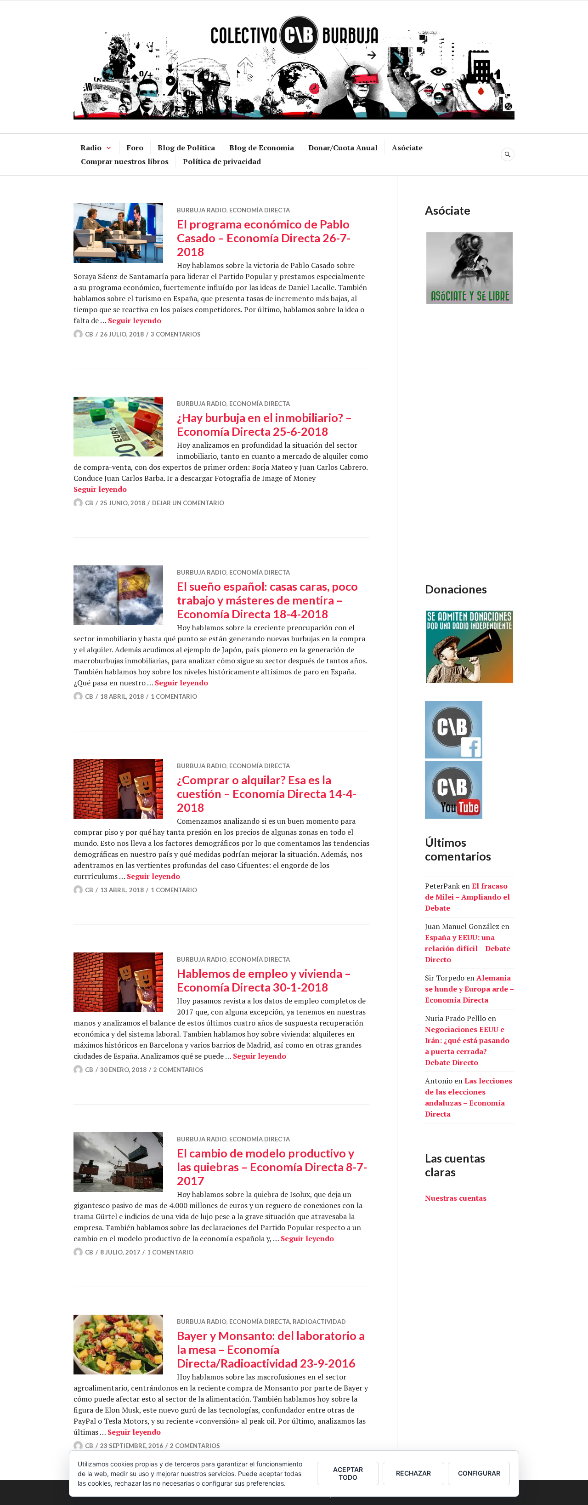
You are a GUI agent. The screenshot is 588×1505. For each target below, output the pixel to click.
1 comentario (174, 696)
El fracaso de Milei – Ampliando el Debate (467, 897)
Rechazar (413, 1473)
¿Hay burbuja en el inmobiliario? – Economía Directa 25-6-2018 (264, 424)
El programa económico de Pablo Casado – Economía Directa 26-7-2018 (264, 237)
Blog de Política (186, 148)
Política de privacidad (222, 161)
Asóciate (407, 148)
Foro (135, 148)
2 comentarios (178, 1069)
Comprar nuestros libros (125, 161)
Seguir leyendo (134, 320)
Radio (91, 148)
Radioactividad (319, 1321)
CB (89, 334)
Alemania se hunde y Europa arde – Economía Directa (469, 989)
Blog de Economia (261, 148)
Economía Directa (259, 210)
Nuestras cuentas (455, 1198)
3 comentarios (176, 334)
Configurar (479, 1473)
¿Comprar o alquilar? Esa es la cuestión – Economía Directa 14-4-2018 (266, 793)
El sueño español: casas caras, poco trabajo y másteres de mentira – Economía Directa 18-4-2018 (267, 600)
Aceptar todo (348, 1473)
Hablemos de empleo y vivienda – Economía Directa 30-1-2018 (264, 980)
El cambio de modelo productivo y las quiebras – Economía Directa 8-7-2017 (272, 1166)
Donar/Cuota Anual (343, 148)
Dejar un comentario (188, 503)
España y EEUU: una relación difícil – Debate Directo (467, 948)
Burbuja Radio (201, 210)
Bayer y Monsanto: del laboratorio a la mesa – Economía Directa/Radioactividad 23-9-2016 (271, 1349)
